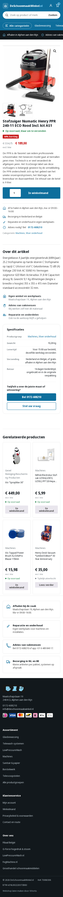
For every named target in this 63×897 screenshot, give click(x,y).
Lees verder (46, 584)
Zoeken (52, 15)
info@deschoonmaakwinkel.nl (18, 709)
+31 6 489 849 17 (45, 648)
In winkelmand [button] (16, 509)
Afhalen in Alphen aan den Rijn (22, 34)
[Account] (51, 6)
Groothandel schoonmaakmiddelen (21, 868)
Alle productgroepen (13, 782)
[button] (55, 51)
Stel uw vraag (32, 406)
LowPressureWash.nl (13, 855)
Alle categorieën (19, 25)
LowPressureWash (12, 750)
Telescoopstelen (11, 775)
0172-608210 (35, 227)
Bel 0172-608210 (31, 397)
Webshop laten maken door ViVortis (20, 890)
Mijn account (9, 802)
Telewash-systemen (13, 743)
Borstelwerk (9, 769)
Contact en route (11, 822)
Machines (20, 233)
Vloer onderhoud (34, 233)
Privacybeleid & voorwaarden (18, 815)
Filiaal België (9, 842)
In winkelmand (38, 193)
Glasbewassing (43, 25)
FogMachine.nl (10, 861)
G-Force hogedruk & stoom (16, 849)
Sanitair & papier (11, 763)
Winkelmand (9, 809)
